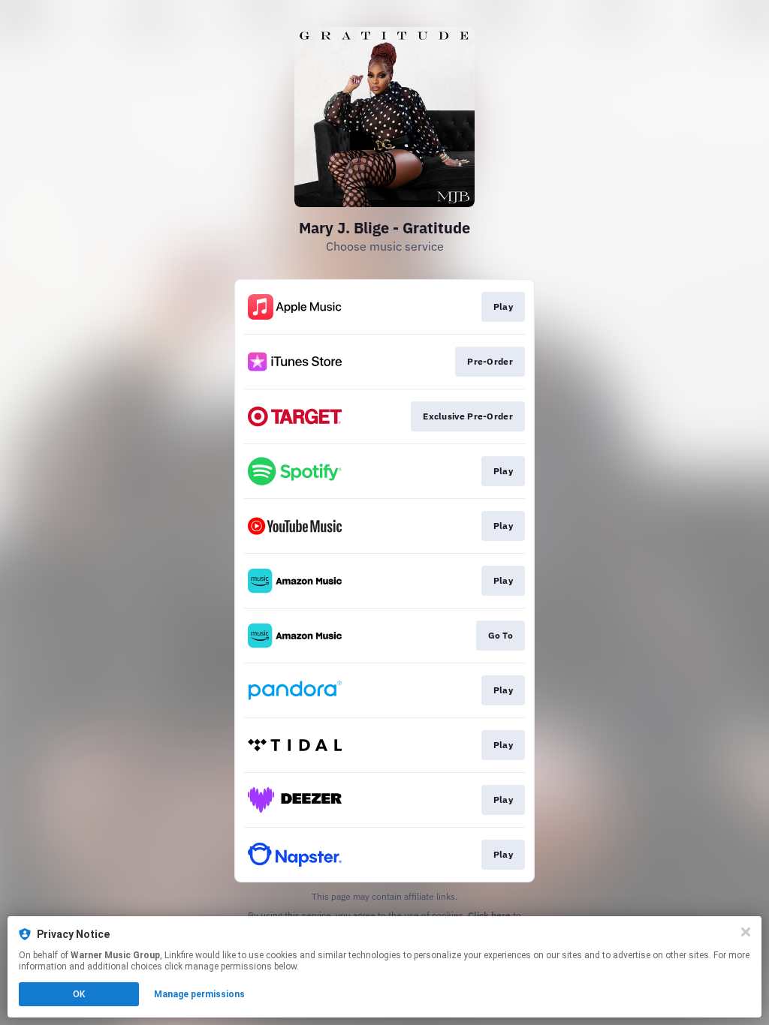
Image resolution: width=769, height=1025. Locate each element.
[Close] (746, 932)
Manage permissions (199, 994)
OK (79, 994)
